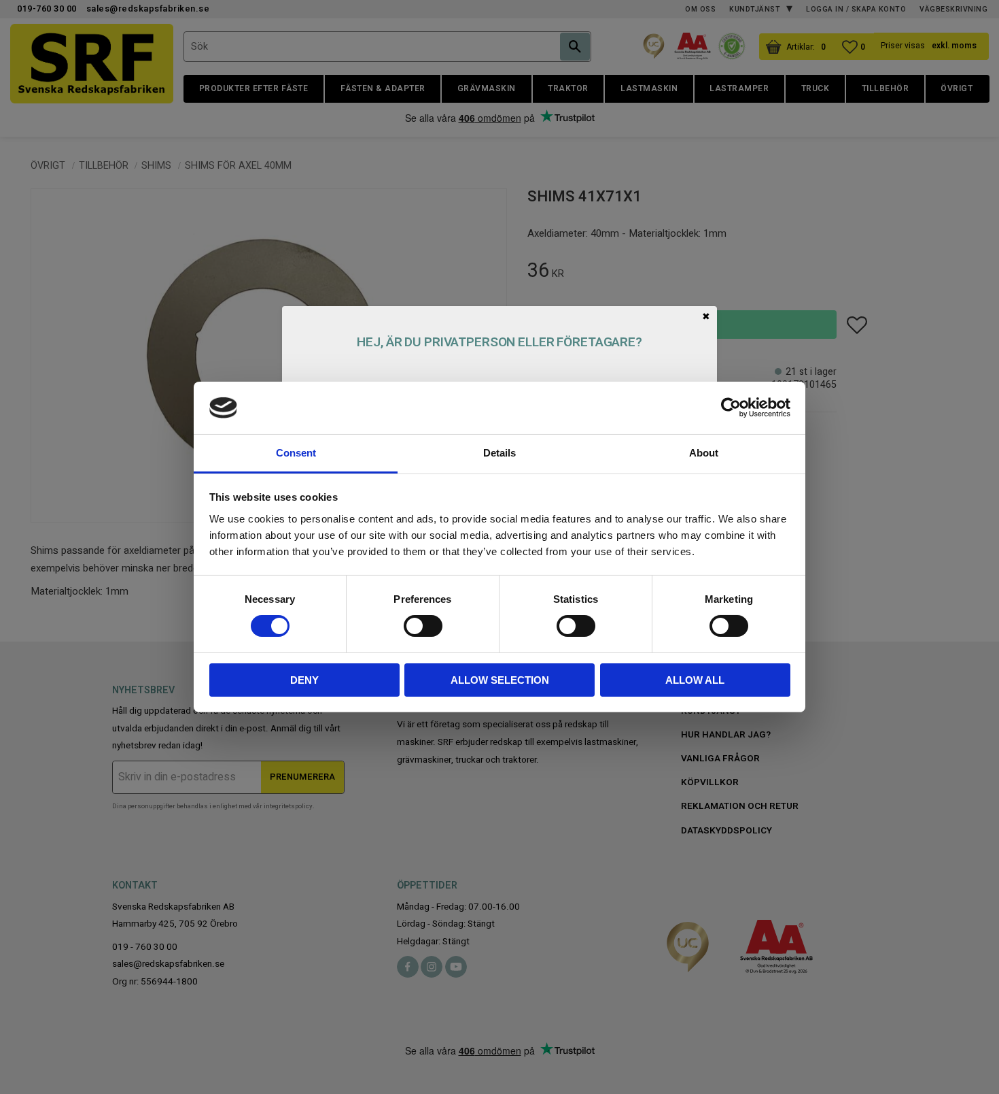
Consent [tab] (296, 453)
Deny (304, 680)
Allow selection (500, 680)
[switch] (423, 626)
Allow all (694, 680)
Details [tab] (499, 453)
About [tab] (703, 453)
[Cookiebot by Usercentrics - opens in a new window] (730, 407)
